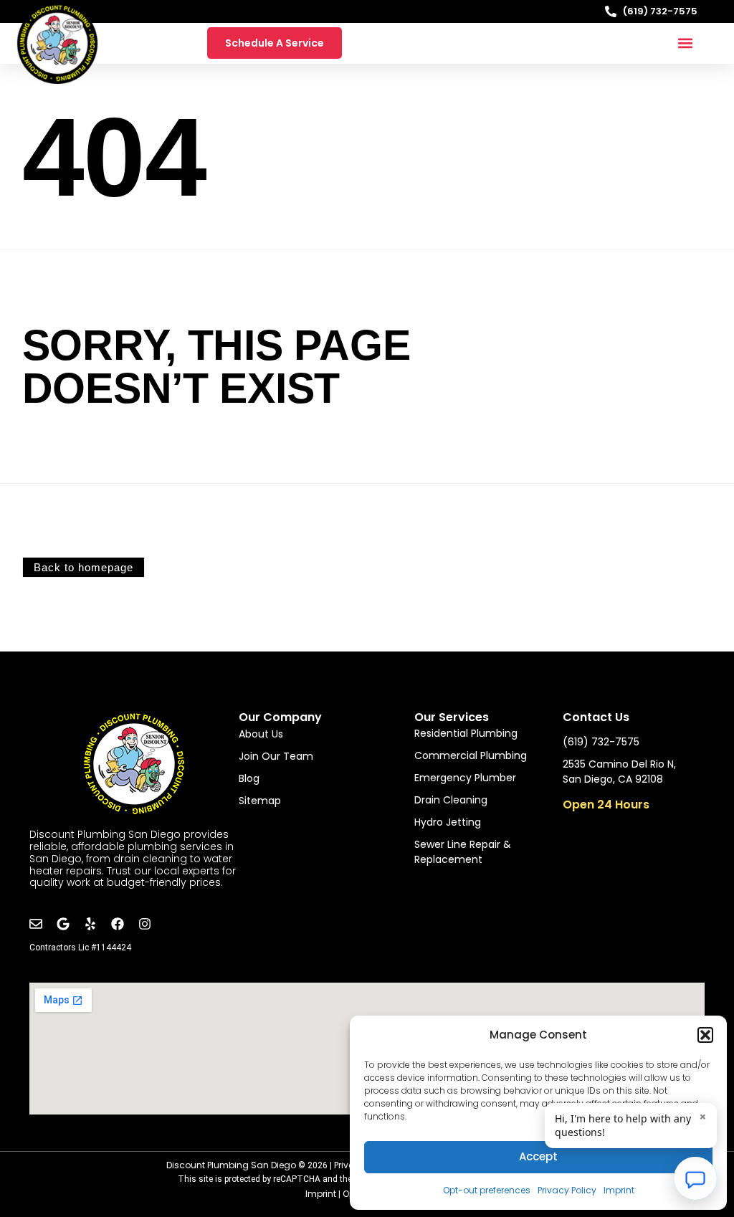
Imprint (619, 1190)
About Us (261, 734)
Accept (538, 1156)
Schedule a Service (274, 43)
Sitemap (260, 800)
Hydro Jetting (447, 822)
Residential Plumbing (466, 733)
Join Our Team (276, 756)
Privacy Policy (567, 1190)
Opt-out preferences (486, 1190)
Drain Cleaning (450, 800)
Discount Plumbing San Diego (231, 1165)
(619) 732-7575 (660, 11)
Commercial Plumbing (470, 755)
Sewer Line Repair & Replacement (462, 852)
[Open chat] (695, 1178)
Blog (249, 778)
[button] (705, 1035)
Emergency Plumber (465, 777)
